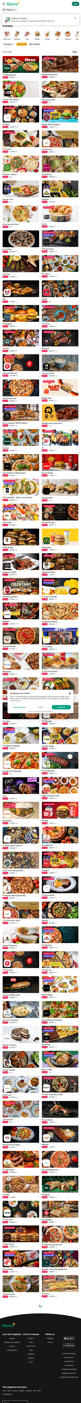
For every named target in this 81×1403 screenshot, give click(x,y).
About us (31, 1338)
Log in (31, 1362)
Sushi (9, 1391)
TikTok (50, 1342)
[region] (40, 35)
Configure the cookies (69, 1369)
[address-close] (75, 18)
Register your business (12, 1342)
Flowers (15, 1391)
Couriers (12, 1346)
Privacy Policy (69, 1357)
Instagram (50, 1338)
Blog (31, 1350)
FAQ (31, 1342)
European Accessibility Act (69, 1377)
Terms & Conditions (69, 1353)
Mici (34, 1391)
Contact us (31, 1354)
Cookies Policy (69, 1361)
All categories (7, 1394)
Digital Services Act (69, 1373)
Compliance (69, 1365)
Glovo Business (12, 1350)
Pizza (4, 1391)
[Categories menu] (4, 4)
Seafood (29, 1391)
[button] (7, 35)
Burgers (22, 1391)
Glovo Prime (31, 1346)
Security (31, 1358)
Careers (12, 1338)
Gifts (39, 1391)
